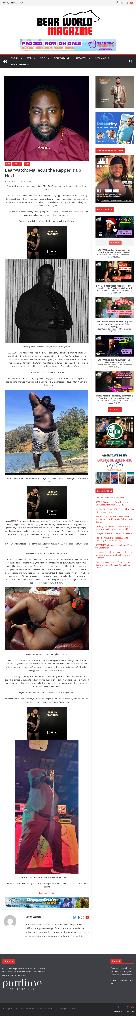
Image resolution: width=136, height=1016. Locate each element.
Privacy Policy (117, 1011)
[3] (114, 453)
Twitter (51, 893)
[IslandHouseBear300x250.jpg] (47, 227)
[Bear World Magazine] (5, 61)
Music (27, 164)
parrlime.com (7, 975)
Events (43, 58)
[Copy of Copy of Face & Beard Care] (114, 417)
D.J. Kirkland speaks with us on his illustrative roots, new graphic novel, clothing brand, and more (114, 555)
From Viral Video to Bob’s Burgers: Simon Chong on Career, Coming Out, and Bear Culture (113, 565)
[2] (47, 487)
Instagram (43, 893)
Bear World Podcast (21, 64)
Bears (29, 58)
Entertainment (61, 58)
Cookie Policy (129, 1011)
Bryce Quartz (27, 181)
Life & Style (82, 58)
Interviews (17, 164)
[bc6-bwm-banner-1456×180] (47, 899)
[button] (21, 58)
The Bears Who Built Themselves (109, 497)
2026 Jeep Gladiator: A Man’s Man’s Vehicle (113, 533)
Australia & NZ (102, 58)
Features (15, 58)
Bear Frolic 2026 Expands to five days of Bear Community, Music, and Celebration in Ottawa (114, 519)
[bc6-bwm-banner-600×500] (114, 113)
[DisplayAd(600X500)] (114, 77)
